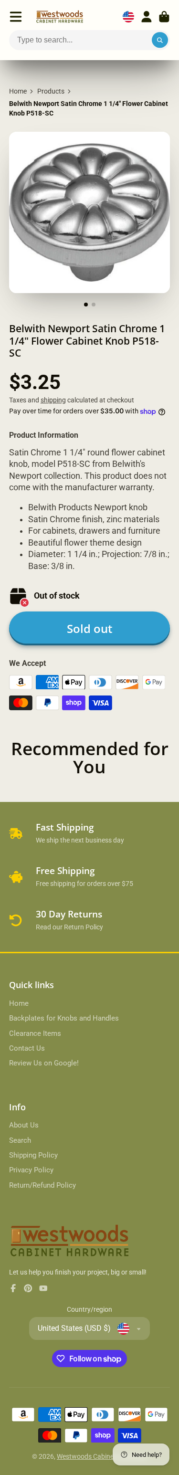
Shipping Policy (33, 1155)
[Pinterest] (28, 1288)
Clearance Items (35, 1033)
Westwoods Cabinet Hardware (102, 1456)
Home (18, 91)
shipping (53, 400)
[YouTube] (43, 1288)
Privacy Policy (31, 1170)
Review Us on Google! (44, 1063)
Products (50, 91)
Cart (164, 16)
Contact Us (27, 1048)
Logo (60, 16)
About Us (24, 1125)
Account (146, 16)
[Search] (160, 40)
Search (20, 1140)
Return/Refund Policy (42, 1185)
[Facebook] (13, 1288)
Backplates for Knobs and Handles (64, 1018)
